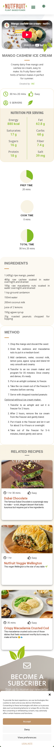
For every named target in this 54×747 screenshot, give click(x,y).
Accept (27, 721)
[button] (49, 694)
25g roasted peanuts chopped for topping (27, 317)
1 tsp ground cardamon (17, 292)
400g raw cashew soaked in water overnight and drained (27, 280)
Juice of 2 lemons (13, 307)
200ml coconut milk (14, 302)
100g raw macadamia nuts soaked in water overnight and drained (27, 286)
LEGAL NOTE (27, 743)
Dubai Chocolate (16, 498)
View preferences (27, 737)
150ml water (11, 297)
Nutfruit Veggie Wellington (23, 563)
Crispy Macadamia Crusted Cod (26, 628)
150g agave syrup (13, 312)
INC (33, 83)
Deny (27, 729)
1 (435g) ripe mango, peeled (19, 275)
